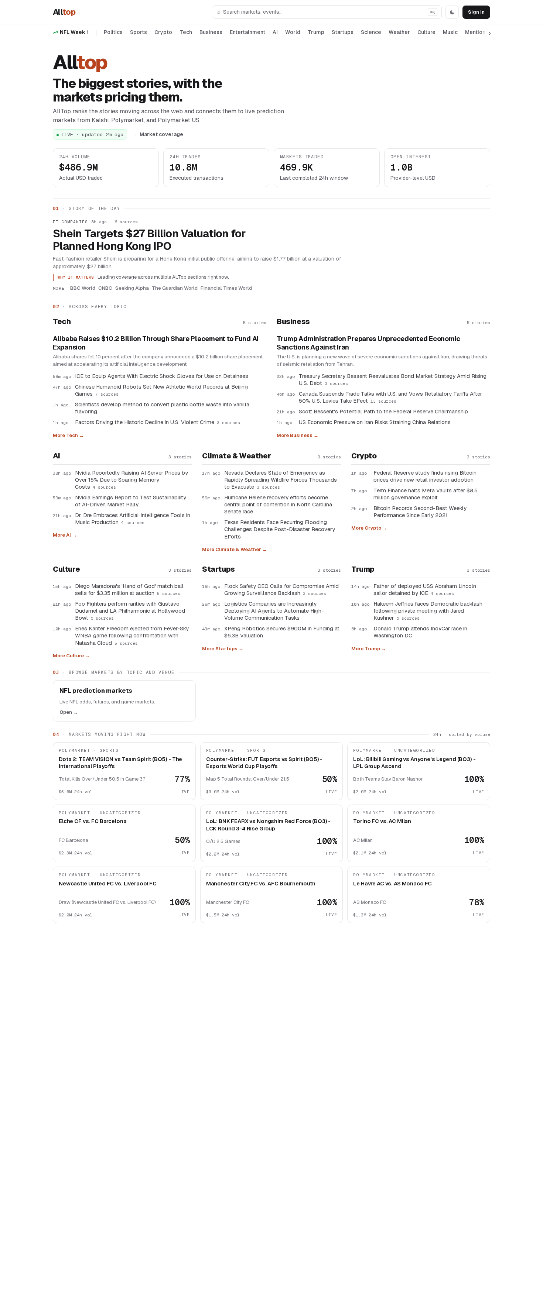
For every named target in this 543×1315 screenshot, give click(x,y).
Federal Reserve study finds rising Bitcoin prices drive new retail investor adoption (425, 476)
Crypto (163, 32)
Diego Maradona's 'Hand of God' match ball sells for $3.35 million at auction (129, 589)
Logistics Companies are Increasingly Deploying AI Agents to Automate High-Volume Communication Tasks (274, 610)
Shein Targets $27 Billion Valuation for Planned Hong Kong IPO (149, 240)
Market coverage (161, 134)
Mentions (476, 32)
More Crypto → (369, 528)
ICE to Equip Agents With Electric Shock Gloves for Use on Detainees (161, 375)
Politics (113, 32)
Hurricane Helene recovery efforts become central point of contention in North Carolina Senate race (278, 504)
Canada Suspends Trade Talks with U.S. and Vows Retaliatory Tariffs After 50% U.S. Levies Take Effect (390, 397)
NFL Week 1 (74, 32)
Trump (316, 32)
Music (450, 32)
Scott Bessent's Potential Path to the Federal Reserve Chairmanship (383, 411)
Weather (399, 32)
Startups (343, 32)
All (64, 12)
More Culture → (71, 656)
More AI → (65, 535)
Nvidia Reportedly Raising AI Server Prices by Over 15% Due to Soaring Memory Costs (131, 479)
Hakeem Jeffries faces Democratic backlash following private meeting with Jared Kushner (427, 610)
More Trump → (368, 649)
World (292, 32)
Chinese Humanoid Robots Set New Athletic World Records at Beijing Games (161, 390)
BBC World (82, 288)
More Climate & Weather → (234, 549)
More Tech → (68, 435)
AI (275, 32)
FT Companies (70, 221)
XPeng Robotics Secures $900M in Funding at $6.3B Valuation (281, 632)
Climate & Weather (236, 456)
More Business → (297, 435)
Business (210, 32)
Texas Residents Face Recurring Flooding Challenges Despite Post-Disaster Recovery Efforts (279, 529)
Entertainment (247, 32)
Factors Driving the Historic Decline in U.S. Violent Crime (157, 422)
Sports (138, 32)
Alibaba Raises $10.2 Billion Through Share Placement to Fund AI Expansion (156, 343)
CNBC (105, 288)
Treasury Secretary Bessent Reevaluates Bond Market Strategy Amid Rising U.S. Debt (392, 379)
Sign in (476, 12)
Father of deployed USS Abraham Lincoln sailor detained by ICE (424, 589)
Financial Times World (226, 288)
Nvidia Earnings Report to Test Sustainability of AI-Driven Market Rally (130, 501)
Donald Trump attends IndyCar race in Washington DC (420, 632)
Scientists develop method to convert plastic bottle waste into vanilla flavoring (162, 408)
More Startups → (222, 649)
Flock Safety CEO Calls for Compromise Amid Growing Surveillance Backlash (281, 589)
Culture (426, 32)
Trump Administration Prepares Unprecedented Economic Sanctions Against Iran (368, 343)
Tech (186, 32)
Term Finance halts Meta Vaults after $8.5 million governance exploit (425, 494)
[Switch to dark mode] (452, 12)
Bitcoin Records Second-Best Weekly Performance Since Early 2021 (420, 512)
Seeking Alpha (132, 288)
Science (371, 32)
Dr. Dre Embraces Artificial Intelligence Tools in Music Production (132, 519)
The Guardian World (175, 288)
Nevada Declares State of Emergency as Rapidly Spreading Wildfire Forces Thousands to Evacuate (280, 479)
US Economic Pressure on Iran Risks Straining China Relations (375, 422)
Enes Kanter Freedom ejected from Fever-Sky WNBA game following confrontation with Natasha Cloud (132, 635)
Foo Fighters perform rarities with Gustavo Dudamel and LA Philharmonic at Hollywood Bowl (130, 610)
